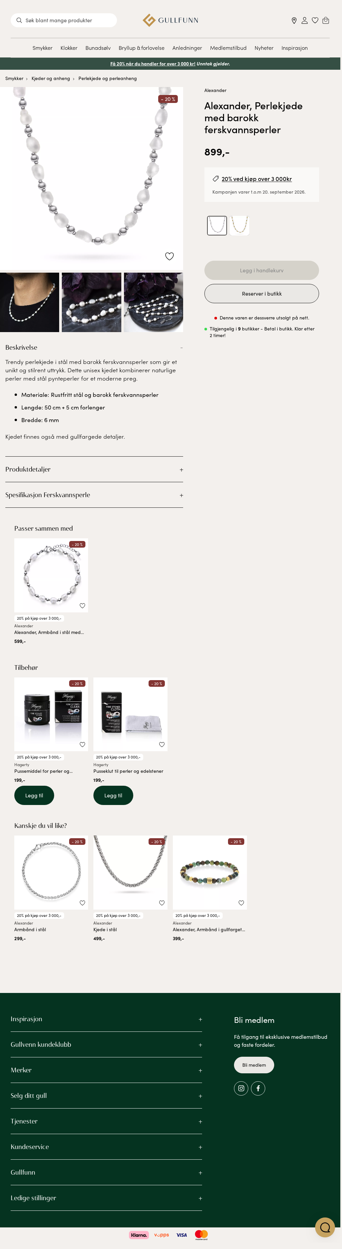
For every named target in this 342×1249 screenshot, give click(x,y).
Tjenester (24, 1121)
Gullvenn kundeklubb (41, 1044)
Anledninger (187, 47)
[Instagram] (241, 1088)
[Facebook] (258, 1088)
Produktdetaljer (28, 469)
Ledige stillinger (33, 1198)
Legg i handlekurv (262, 270)
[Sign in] (304, 20)
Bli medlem (254, 1065)
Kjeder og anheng (51, 78)
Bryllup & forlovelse (142, 47)
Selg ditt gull (29, 1096)
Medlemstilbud (228, 47)
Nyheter (264, 47)
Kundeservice (30, 1147)
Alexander (215, 90)
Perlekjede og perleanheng (107, 78)
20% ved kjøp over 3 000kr (257, 178)
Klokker (68, 47)
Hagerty (21, 764)
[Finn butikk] (294, 20)
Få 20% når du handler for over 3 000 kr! (152, 63)
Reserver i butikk (262, 293)
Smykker (43, 47)
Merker (21, 1070)
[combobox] (64, 20)
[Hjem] (170, 20)
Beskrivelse (21, 347)
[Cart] (326, 20)
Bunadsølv (98, 47)
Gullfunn (23, 1172)
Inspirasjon (295, 47)
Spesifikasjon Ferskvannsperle (47, 495)
